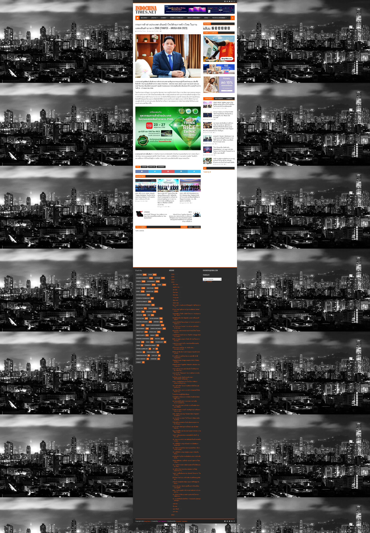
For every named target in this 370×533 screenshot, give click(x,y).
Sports (138, 281)
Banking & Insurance (142, 338)
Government (161, 166)
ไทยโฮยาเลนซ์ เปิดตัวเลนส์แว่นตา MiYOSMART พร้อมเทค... (182, 378)
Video (148, 342)
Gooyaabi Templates (181, 521)
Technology (159, 342)
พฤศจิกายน (176, 287)
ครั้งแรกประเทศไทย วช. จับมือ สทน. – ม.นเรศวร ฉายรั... (183, 348)
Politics (139, 352)
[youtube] (230, 1)
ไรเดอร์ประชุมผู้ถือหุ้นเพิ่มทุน (180, 394)
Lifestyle (153, 18)
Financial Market (150, 345)
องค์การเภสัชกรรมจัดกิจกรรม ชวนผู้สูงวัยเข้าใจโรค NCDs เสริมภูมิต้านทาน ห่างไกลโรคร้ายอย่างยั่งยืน (224, 160)
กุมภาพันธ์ (176, 509)
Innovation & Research (143, 305)
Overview (153, 359)
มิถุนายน (175, 300)
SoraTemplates (162, 521)
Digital (157, 338)
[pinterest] (232, 1)
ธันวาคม (175, 284)
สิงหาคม (175, 295)
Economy (163, 18)
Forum (138, 342)
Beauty (138, 325)
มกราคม (175, 511)
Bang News (147, 521)
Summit (138, 362)
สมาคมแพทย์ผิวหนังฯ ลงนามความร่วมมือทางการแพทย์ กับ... (184, 402)
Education (139, 308)
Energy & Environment (193, 18)
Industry (139, 315)
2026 (173, 274)
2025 (173, 277)
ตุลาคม (175, 289)
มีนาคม (175, 506)
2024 (173, 279)
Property (149, 311)
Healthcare (150, 288)
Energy (152, 335)
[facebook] (225, 1)
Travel (159, 284)
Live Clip (154, 355)
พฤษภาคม (176, 303)
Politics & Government (218, 18)
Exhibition (152, 166)
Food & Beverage (153, 308)
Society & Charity (141, 301)
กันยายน (175, 292)
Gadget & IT (140, 332)
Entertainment (141, 295)
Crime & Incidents (156, 328)
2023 (173, 282)
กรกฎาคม (176, 297)
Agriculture (140, 318)
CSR (149, 315)
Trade (138, 345)
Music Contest (140, 359)
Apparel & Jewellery (142, 348)
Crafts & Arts (140, 335)
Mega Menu (144, 18)
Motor (138, 311)
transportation (141, 355)
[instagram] (234, 1)
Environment (140, 328)
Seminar (156, 321)
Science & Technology (176, 18)
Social (206, 18)
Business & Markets (142, 278)
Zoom (150, 274)
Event (138, 291)
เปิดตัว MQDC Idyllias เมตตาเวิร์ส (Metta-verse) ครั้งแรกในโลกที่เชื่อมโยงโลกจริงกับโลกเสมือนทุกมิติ (223, 104)
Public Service (151, 352)
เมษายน (175, 503)
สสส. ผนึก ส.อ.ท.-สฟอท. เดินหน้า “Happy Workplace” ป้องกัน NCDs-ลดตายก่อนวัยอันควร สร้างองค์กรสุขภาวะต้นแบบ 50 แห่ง (145, 196)
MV (154, 348)
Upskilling (152, 332)
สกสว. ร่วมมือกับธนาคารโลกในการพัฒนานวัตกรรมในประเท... (184, 382)
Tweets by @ (207, 172)
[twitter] (227, 1)
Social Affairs (154, 318)
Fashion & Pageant (142, 321)
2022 (173, 515)
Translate (209, 281)
